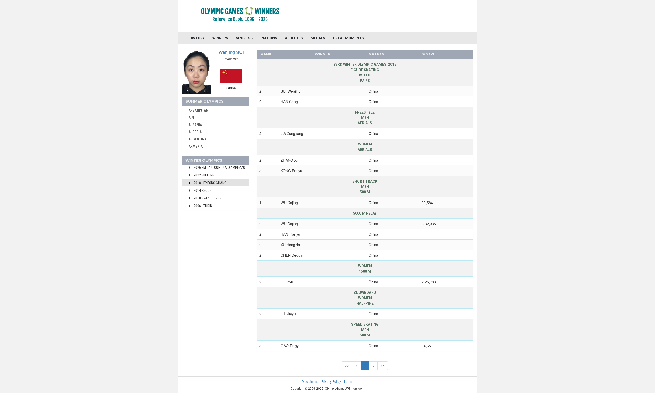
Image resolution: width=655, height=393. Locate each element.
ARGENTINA (197, 139)
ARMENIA (196, 146)
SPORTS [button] (243, 38)
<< (347, 365)
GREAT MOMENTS (348, 38)
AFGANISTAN (198, 110)
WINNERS (220, 38)
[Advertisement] (390, 16)
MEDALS (318, 38)
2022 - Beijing (204, 175)
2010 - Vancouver (208, 198)
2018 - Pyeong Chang (210, 183)
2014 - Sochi (203, 190)
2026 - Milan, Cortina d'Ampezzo (219, 167)
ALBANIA (195, 125)
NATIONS (269, 38)
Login (348, 381)
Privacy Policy (331, 381)
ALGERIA (195, 132)
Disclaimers (310, 381)
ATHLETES (294, 38)
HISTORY (197, 38)
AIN (191, 118)
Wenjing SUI (231, 52)
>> (383, 365)
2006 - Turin (203, 206)
